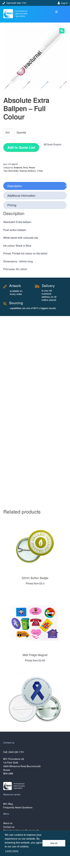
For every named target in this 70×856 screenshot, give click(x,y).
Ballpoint (18, 167)
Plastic (32, 167)
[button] (56, 12)
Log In (64, 3)
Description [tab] (14, 186)
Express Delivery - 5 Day (31, 170)
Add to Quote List (21, 147)
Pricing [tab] (11, 205)
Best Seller (13, 170)
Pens (25, 167)
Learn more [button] (11, 851)
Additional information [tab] (21, 195)
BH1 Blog (8, 803)
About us (7, 823)
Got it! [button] (53, 843)
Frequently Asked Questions (17, 807)
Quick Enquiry (53, 144)
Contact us (8, 826)
